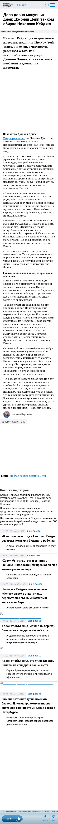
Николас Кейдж (18, 475)
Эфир (53, 820)
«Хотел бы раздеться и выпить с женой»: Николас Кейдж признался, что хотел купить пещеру (29, 565)
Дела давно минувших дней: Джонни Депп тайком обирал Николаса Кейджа (28, 19)
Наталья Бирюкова (22, 414)
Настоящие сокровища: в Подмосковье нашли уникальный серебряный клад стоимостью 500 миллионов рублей (28, 521)
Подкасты (45, 820)
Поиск (47, 5)
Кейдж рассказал (13, 138)
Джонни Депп (37, 475)
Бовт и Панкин (11, 811)
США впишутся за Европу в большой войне (32, 811)
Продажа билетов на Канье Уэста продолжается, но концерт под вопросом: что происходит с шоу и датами (27, 511)
